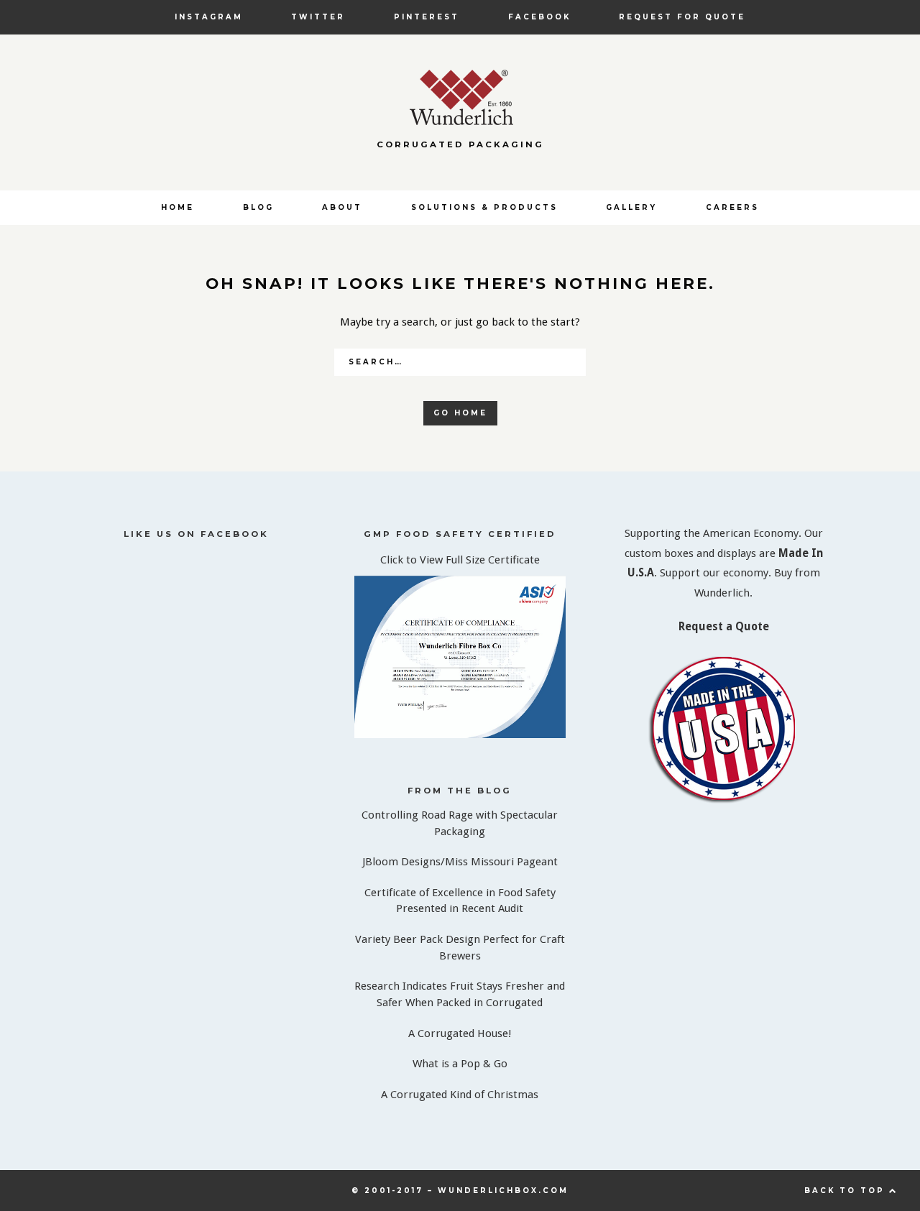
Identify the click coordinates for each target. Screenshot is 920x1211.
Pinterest (426, 16)
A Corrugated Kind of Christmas (459, 1094)
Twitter (318, 16)
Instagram (209, 16)
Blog (258, 207)
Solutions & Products (484, 207)
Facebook (539, 16)
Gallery (631, 207)
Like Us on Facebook (196, 534)
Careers (732, 207)
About (342, 207)
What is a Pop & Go (460, 1063)
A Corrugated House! (460, 1033)
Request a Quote (723, 626)
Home (177, 207)
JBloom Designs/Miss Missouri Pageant (460, 861)
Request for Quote (682, 16)
